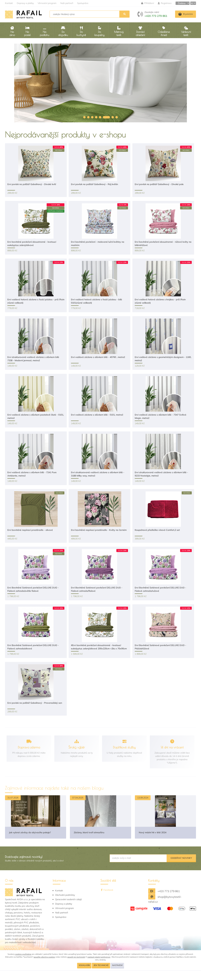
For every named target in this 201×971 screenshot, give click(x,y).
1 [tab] (84, 117)
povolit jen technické (76, 957)
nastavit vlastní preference (98, 957)
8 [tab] (116, 117)
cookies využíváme (23, 954)
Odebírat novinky (181, 858)
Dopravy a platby (25, 3)
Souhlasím (84, 965)
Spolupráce (82, 3)
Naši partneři (66, 3)
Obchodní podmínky (65, 895)
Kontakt (9, 3)
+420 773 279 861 (155, 15)
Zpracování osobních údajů (68, 899)
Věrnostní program (47, 3)
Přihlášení (149, 3)
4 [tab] (96, 117)
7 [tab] (110, 117)
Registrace (166, 3)
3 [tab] (92, 117)
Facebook (108, 889)
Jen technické (101, 965)
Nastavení (117, 965)
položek (188, 14)
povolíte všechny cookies (44, 957)
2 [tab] (88, 117)
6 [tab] (104, 117)
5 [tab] (100, 117)
